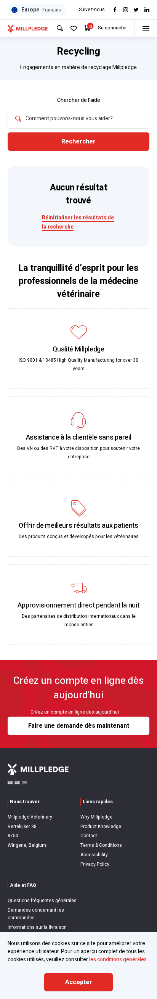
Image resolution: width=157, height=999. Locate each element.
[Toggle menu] (146, 28)
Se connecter (112, 27)
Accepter (78, 982)
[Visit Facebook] (114, 9)
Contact (88, 835)
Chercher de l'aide (78, 100)
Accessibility (94, 854)
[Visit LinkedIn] (146, 9)
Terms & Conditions (101, 845)
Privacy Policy (94, 864)
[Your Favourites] (73, 28)
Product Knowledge (100, 826)
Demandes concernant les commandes (36, 914)
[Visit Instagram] (125, 9)
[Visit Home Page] (28, 28)
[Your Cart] (87, 28)
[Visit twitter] (136, 9)
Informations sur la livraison (37, 927)
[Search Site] (60, 28)
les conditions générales (118, 959)
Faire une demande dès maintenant (78, 725)
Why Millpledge (96, 817)
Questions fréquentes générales (42, 900)
